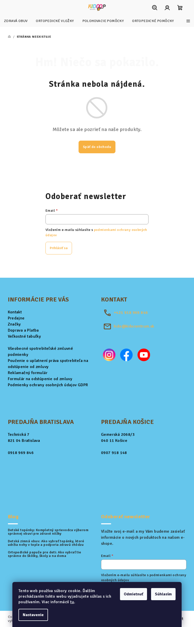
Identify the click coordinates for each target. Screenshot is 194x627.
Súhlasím (163, 594)
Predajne (16, 318)
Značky (14, 324)
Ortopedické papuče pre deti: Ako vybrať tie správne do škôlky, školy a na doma (44, 554)
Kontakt (15, 312)
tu (72, 601)
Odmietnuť (133, 594)
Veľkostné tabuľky (24, 336)
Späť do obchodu (97, 147)
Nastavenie (33, 614)
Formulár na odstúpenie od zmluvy (40, 378)
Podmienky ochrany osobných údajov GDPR (48, 384)
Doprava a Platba (23, 330)
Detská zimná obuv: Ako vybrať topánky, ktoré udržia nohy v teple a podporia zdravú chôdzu (46, 543)
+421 (131, 312)
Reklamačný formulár (28, 372)
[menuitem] (16, 21)
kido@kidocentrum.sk (134, 326)
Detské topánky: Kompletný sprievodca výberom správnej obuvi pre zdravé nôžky (48, 531)
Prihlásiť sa (59, 248)
